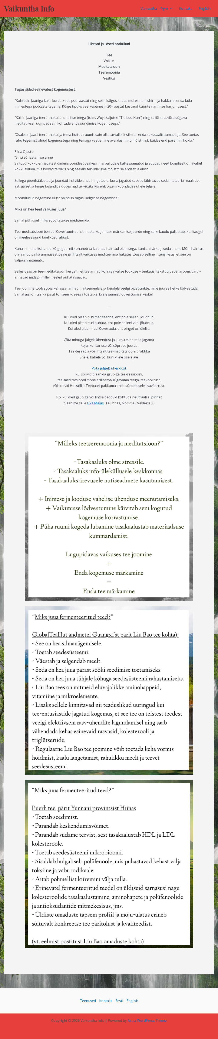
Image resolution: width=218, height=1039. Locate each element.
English (204, 8)
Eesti (119, 1000)
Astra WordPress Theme (147, 1020)
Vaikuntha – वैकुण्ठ (154, 8)
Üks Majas (95, 403)
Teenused (88, 1000)
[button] (170, 8)
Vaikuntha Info (29, 8)
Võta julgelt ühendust (109, 368)
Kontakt (185, 8)
